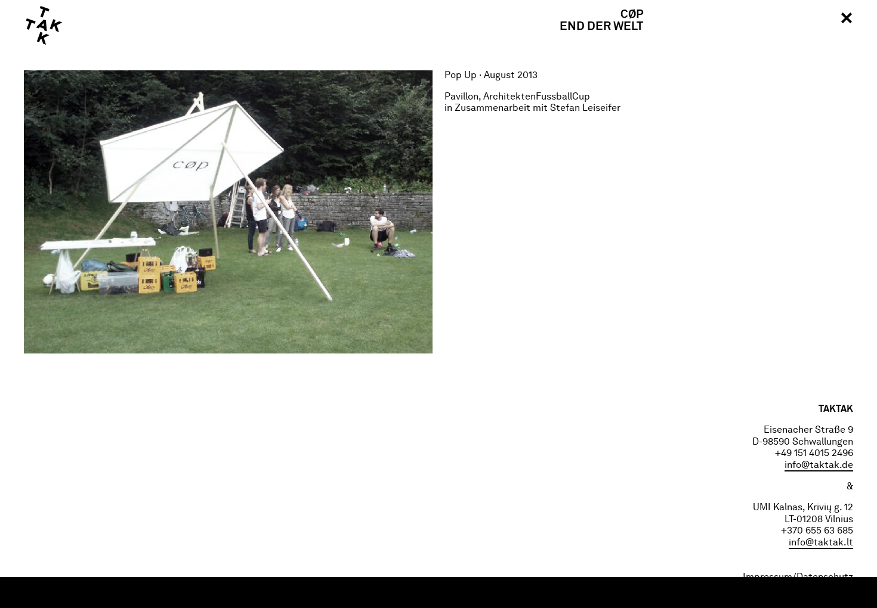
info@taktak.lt (821, 543)
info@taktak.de (819, 465)
